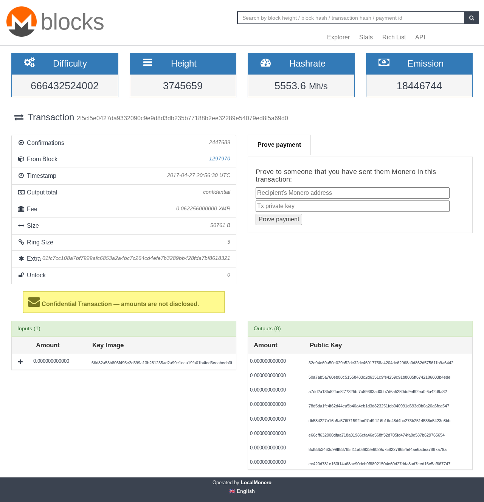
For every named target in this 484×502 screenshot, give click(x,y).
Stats (366, 37)
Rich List (394, 37)
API (420, 37)
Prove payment (279, 144)
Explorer (338, 37)
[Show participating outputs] (21, 361)
